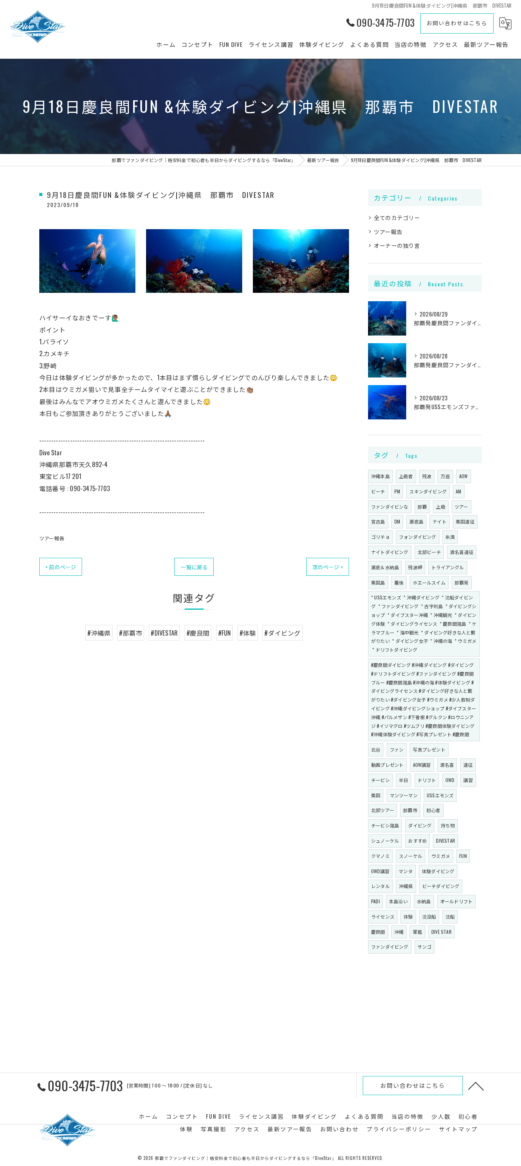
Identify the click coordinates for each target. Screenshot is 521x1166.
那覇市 (410, 810)
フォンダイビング (417, 536)
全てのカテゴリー (397, 218)
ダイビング (419, 825)
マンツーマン (404, 795)
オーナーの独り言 (397, 245)
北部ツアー (382, 810)
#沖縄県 (99, 633)
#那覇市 (130, 633)
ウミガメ (440, 856)
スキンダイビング (428, 491)
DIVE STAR (441, 931)
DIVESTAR (445, 840)
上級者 (406, 476)
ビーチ (378, 491)
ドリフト (427, 780)
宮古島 (378, 521)
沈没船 (429, 916)
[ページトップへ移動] (476, 1085)
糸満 (450, 536)
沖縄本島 (380, 476)
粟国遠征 (465, 521)
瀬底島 (416, 521)
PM (397, 491)
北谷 (375, 749)
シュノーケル (385, 840)
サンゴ (425, 946)
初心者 (433, 810)
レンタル (380, 886)
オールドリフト (456, 901)
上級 (440, 506)
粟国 (375, 795)
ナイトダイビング (389, 552)
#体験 (248, 633)
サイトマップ (458, 1129)
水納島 (424, 901)
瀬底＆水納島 (385, 567)
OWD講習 (380, 871)
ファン (397, 749)
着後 (399, 582)
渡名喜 (447, 764)
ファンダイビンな (389, 506)
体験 (408, 916)
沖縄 (399, 931)
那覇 (422, 506)
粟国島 (378, 582)
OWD (450, 780)
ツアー (461, 506)
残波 (426, 476)
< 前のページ (60, 567)
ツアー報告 (51, 538)
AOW (463, 476)
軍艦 (417, 931)
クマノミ (380, 856)
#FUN (224, 633)
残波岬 (415, 567)
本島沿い (398, 901)
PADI (375, 901)
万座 (445, 476)
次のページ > (327, 567)
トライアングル (447, 567)
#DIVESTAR (164, 633)
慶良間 (378, 931)
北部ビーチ (429, 552)
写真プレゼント (429, 749)
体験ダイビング (438, 871)
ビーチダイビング (441, 886)
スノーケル (410, 856)
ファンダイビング (389, 946)
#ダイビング (282, 633)
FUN (463, 856)
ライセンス (382, 916)
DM (397, 521)
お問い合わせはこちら (456, 23)
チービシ (380, 780)
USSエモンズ (440, 795)
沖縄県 (406, 886)
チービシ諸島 (385, 825)
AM (458, 491)
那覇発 (462, 582)
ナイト (440, 521)
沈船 (450, 916)
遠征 (468, 764)
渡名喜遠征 (461, 552)
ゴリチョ (380, 536)
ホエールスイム (429, 582)
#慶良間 (198, 633)
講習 (468, 780)
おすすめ (417, 840)
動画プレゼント (387, 764)
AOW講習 (422, 764)
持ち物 (448, 825)
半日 (403, 780)
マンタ (406, 871)
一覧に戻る (193, 567)
